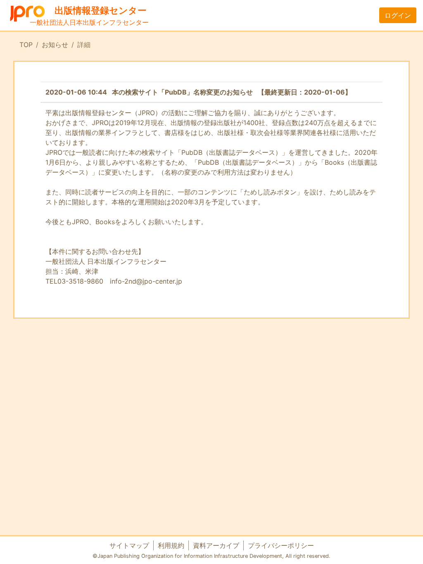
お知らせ (55, 44)
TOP (26, 44)
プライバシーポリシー (281, 545)
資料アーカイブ (216, 545)
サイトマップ (129, 545)
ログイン (398, 15)
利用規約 (171, 545)
